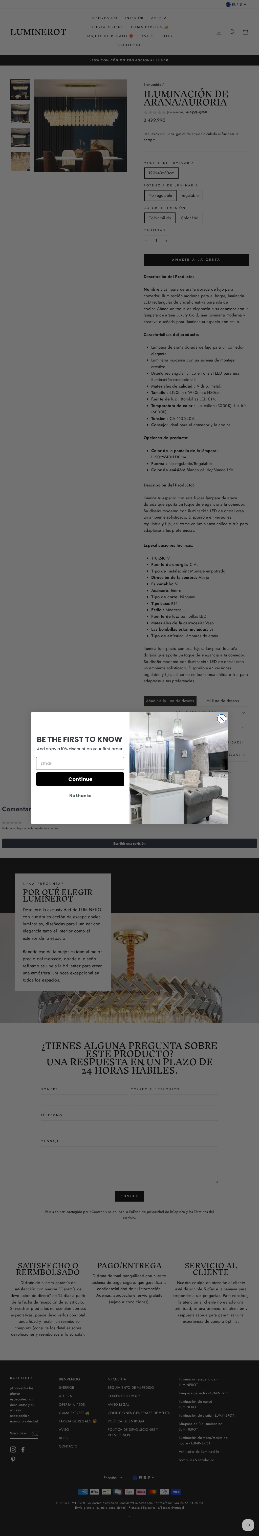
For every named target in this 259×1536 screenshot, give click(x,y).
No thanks (80, 796)
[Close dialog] (221, 718)
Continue (80, 779)
